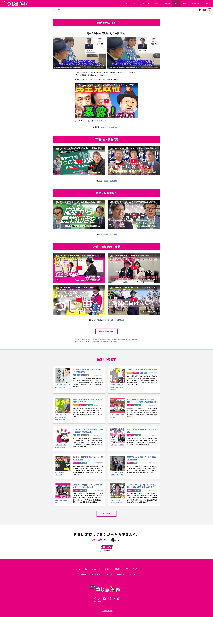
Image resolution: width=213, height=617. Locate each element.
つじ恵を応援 (195, 3)
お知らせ (157, 3)
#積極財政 (105, 320)
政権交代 (113, 387)
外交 (68, 385)
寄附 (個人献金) (96, 574)
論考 (83, 375)
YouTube (101, 121)
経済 (122, 387)
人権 (57, 385)
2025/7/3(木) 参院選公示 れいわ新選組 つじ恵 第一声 (142, 458)
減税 (118, 387)
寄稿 (87, 375)
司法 (57, 472)
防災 (122, 502)
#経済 (99, 320)
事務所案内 (120, 574)
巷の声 (184, 3)
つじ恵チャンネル (107, 331)
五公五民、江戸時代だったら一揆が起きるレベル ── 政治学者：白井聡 (87, 485)
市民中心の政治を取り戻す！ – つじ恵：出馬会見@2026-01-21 (87, 400)
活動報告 (167, 3)
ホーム (127, 3)
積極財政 (58, 447)
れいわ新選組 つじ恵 (107, 611)
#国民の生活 (115, 127)
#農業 (106, 234)
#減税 (112, 320)
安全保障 (58, 387)
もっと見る (106, 514)
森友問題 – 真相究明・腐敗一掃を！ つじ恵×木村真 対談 (88, 458)
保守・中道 (113, 500)
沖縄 (118, 502)
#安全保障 (113, 181)
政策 (135, 3)
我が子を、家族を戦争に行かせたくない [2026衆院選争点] (87, 370)
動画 (176, 3)
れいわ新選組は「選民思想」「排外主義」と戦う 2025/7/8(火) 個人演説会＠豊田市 (142, 400)
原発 (116, 472)
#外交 (106, 181)
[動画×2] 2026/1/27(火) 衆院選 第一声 (142, 369)
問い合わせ (207, 3)
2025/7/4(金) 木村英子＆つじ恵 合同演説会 (141, 430)
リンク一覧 (108, 574)
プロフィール (145, 3)
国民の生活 (63, 385)
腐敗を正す (113, 389)
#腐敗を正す (105, 127)
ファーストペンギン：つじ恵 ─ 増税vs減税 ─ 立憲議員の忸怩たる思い (88, 430)
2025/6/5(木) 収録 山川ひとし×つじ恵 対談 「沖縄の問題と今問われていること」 (141, 485)
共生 (116, 445)
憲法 (63, 387)
